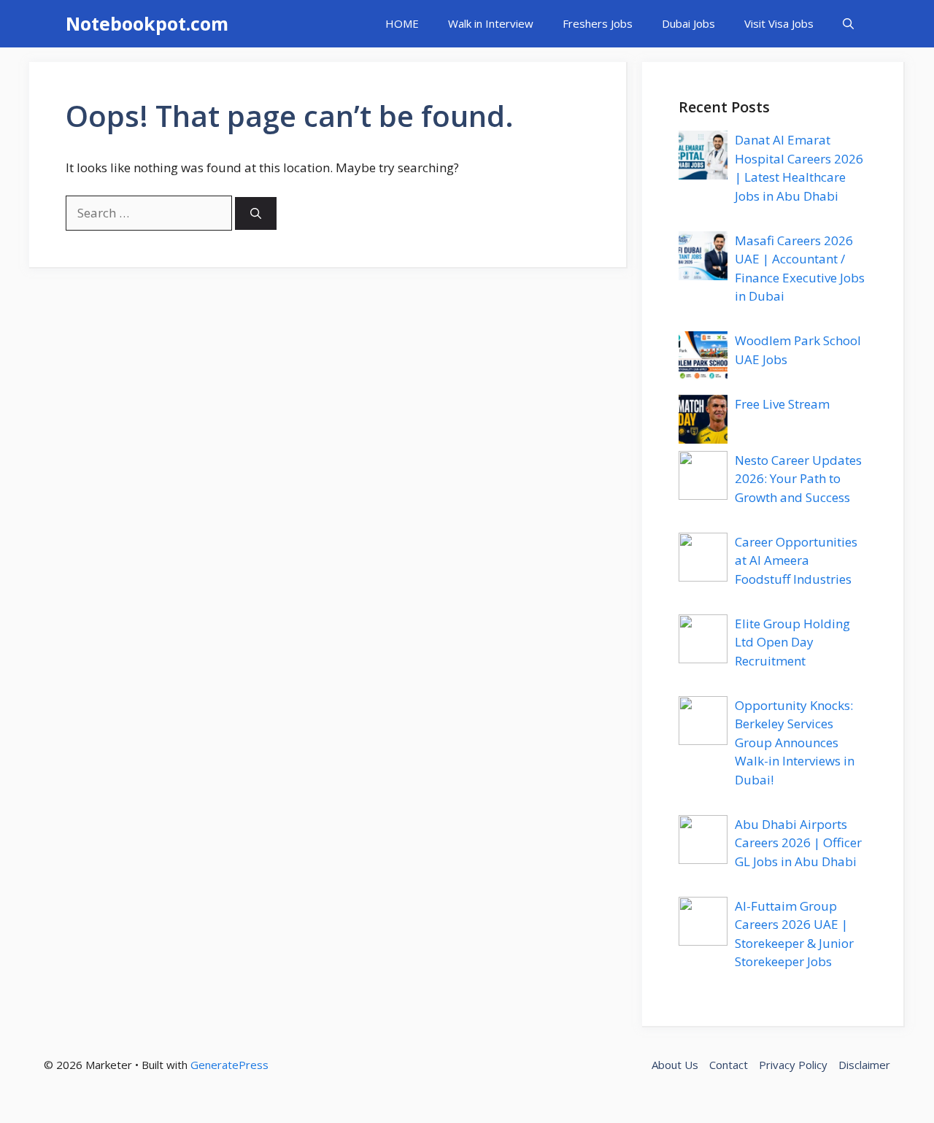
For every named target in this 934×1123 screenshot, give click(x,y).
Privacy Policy (793, 1064)
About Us (675, 1064)
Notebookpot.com (147, 23)
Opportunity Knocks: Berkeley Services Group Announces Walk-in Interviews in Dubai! (794, 742)
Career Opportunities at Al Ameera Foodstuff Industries (796, 560)
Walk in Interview (490, 23)
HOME (402, 23)
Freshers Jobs (598, 23)
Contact (728, 1064)
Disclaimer (864, 1064)
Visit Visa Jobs (779, 23)
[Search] (256, 213)
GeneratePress (229, 1064)
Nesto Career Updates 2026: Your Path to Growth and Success (798, 479)
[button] (848, 23)
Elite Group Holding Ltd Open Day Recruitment (792, 642)
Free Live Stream (782, 403)
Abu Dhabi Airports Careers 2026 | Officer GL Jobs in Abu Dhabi (798, 843)
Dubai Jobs (688, 23)
